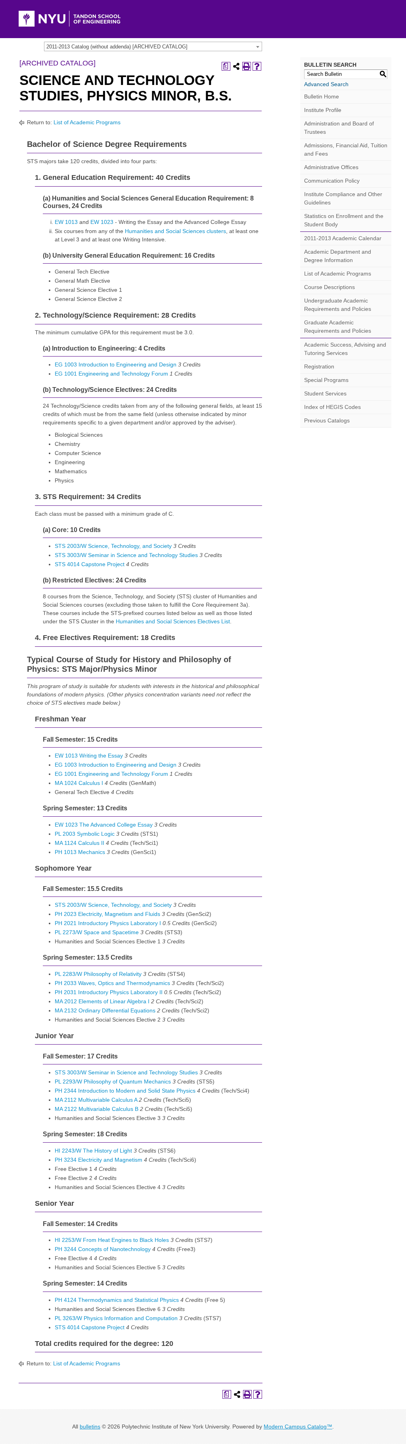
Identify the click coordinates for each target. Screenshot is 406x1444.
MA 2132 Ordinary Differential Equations (105, 1010)
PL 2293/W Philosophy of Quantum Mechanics (113, 1081)
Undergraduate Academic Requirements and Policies (337, 304)
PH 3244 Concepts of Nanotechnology (103, 1249)
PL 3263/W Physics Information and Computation (116, 1318)
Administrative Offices (331, 167)
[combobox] (153, 46)
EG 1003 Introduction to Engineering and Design (115, 364)
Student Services (325, 393)
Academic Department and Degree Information (337, 256)
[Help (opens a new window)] (257, 66)
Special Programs (326, 380)
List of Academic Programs (87, 122)
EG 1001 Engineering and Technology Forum (111, 373)
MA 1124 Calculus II (79, 843)
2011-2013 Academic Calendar (342, 238)
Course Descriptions (329, 287)
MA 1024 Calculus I (79, 783)
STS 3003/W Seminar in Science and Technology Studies (126, 555)
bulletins (90, 1426)
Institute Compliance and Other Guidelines (343, 198)
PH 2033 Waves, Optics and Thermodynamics (112, 983)
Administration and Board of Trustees (339, 127)
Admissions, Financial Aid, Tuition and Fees (345, 149)
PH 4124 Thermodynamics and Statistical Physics (117, 1300)
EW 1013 (66, 222)
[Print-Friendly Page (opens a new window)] (246, 66)
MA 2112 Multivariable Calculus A (96, 1100)
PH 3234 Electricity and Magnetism (98, 1160)
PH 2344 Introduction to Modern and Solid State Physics (125, 1090)
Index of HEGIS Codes (332, 407)
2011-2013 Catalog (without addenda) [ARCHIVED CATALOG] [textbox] (117, 47)
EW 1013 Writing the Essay (89, 755)
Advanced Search (326, 84)
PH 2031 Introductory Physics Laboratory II (109, 992)
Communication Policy (332, 180)
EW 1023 (101, 222)
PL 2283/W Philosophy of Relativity (98, 974)
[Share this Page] (236, 66)
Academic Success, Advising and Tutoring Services (345, 348)
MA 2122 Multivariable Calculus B (96, 1109)
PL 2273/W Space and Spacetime (97, 932)
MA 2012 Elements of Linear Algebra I (102, 1001)
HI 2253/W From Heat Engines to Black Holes (112, 1240)
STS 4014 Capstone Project (89, 564)
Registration (319, 366)
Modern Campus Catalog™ (298, 1426)
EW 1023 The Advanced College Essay (104, 824)
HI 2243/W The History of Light (93, 1150)
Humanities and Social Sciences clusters (175, 231)
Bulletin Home (321, 96)
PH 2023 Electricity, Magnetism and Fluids (107, 914)
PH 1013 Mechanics (80, 852)
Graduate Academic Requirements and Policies (337, 326)
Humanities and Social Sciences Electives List (173, 621)
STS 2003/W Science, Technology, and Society (113, 546)
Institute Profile (322, 110)
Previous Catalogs (327, 420)
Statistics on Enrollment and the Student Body (343, 220)
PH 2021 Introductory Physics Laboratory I (108, 923)
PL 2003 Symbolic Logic (85, 834)
